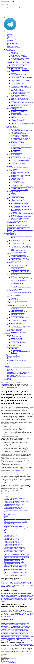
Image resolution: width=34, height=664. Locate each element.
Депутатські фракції (16, 89)
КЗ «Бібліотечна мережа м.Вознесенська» (17, 267)
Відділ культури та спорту (18, 119)
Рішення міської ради (16, 84)
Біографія (13, 52)
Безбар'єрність (15, 215)
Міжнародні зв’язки (16, 338)
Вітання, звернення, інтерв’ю (19, 56)
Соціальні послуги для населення (20, 277)
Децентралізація (8, 525)
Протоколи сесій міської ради (19, 86)
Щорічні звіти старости (17, 65)
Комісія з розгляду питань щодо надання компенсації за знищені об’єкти (18, 227)
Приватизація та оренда (17, 197)
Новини (6, 496)
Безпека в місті (11, 234)
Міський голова (11, 50)
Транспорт (7, 366)
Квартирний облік (16, 196)
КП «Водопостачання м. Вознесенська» (12, 610)
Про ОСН (13, 302)
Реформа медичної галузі (18, 250)
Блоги (5, 532)
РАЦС (5, 517)
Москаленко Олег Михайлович (19, 68)
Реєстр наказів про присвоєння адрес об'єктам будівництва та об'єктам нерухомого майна (21, 218)
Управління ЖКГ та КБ (17, 111)
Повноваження (15, 53)
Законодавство (15, 348)
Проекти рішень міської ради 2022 (13, 568)
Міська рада (10, 71)
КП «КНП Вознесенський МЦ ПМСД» (22, 187)
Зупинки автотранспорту (18, 313)
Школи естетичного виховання (19, 265)
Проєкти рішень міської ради (19, 83)
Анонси (6, 530)
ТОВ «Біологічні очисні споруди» (14, 614)
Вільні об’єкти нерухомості (18, 342)
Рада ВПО (10, 319)
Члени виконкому (16, 101)
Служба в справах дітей (17, 120)
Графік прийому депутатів (18, 93)
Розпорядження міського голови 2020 (14, 550)
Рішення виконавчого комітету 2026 (14, 508)
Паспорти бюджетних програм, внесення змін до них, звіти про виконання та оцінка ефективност (20, 135)
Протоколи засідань (16, 107)
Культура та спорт (12, 262)
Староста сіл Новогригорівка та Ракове (18, 62)
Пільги (12, 276)
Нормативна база (15, 156)
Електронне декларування (18, 163)
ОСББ (9, 296)
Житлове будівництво (10, 514)
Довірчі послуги (11, 363)
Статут (9, 37)
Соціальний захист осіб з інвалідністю (21, 287)
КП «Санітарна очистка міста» (17, 613)
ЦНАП (6, 354)
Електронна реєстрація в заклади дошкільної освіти (20, 260)
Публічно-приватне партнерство (20, 317)
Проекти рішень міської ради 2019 (13, 542)
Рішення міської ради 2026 (11, 499)
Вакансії (9, 166)
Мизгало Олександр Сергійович (20, 70)
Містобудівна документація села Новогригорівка (20, 207)
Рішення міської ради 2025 (11, 505)
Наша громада (8, 34)
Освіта (9, 253)
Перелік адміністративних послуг (16, 360)
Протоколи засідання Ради (18, 327)
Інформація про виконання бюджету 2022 (15, 522)
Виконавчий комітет (13, 96)
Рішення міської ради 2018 (11, 535)
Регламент (13, 73)
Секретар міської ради (17, 76)
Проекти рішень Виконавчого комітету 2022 (16, 572)
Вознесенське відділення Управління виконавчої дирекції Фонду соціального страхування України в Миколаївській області (17, 638)
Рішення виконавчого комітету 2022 (14, 573)
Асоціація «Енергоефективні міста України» (17, 598)
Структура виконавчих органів (19, 124)
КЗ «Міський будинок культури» (20, 270)
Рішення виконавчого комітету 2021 (14, 563)
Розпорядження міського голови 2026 (14, 498)
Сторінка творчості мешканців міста (21, 273)
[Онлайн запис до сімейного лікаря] (4, 17)
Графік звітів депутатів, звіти (19, 95)
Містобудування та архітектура (16, 199)
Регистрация (13, 662)
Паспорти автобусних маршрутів (16, 373)
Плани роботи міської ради (18, 74)
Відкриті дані (11, 170)
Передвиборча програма (17, 59)
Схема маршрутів (12, 369)
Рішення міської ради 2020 (11, 538)
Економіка (7, 333)
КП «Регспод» (5, 613)
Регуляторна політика (17, 345)
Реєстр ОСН (14, 304)
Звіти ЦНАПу (11, 364)
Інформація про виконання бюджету (14, 526)
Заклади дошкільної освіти (18, 255)
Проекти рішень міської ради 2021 (13, 545)
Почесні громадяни (12, 39)
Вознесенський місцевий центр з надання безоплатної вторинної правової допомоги (15, 635)
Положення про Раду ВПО (18, 320)
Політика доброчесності (14, 154)
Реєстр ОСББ (14, 299)
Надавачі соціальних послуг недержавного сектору (18, 282)
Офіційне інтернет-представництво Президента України (16, 594)
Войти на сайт (4, 659)
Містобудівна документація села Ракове (22, 209)
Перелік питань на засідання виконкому (22, 102)
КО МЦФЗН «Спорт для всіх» (19, 271)
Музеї (12, 264)
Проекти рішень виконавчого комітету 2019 (16, 554)
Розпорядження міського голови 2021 (14, 551)
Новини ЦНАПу (12, 357)
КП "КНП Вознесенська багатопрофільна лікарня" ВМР (19, 189)
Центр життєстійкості (17, 289)
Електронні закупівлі (13, 347)
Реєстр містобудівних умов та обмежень (22, 213)
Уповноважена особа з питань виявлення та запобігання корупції (20, 158)
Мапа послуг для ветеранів (14, 330)
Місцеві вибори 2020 (13, 222)
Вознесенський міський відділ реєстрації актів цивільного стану (14, 629)
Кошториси (14, 151)
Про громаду (11, 36)
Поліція (6, 516)
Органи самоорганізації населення (17, 301)
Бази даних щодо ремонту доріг (19, 314)
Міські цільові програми (17, 90)
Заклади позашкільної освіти (19, 258)
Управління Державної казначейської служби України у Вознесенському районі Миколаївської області (16, 626)
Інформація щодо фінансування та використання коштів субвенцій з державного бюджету (20, 139)
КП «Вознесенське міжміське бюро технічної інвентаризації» (17, 611)
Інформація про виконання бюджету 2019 (15, 565)
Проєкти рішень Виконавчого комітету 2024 (16, 510)
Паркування (10, 370)
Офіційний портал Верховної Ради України (13, 593)
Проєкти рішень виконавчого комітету (21, 104)
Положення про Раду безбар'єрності (21, 326)
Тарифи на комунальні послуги (19, 311)
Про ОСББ (14, 298)
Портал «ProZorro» (16, 350)
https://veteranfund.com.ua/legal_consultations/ (13, 479)
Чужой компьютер (8, 661)
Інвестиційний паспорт (13, 43)
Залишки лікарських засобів (18, 252)
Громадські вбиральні (17, 310)
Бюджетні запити (15, 150)
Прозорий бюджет (12, 127)
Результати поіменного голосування (21, 87)
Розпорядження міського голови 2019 (14, 548)
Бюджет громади (15, 129)
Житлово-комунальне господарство (17, 305)
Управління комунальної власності (20, 175)
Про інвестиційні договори (18, 339)
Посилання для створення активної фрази (12, 651)
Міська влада (7, 49)
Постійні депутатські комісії (18, 81)
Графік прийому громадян (18, 55)
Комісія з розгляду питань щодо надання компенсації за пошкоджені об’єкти (18, 224)
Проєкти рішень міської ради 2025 (13, 502)
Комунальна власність (13, 191)
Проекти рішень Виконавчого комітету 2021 (16, 557)
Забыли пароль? (5, 662)
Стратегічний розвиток (13, 47)
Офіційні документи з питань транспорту (19, 367)
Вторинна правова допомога (12, 533)
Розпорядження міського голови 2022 (14, 575)
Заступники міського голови (15, 67)
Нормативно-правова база (14, 359)
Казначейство (8, 513)
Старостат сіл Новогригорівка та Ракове (22, 123)
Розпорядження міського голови (20, 58)
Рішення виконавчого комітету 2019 (14, 560)
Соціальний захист (12, 274)
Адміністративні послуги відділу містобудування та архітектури (20, 201)
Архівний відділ (15, 121)
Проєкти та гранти (16, 336)
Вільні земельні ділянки (17, 341)
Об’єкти (13, 193)
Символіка (10, 40)
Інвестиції (10, 335)
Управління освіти (16, 113)
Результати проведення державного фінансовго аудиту (21, 147)
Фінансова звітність (16, 153)
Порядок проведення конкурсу (19, 167)
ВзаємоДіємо (7, 379)
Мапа (8, 44)
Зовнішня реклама (16, 212)
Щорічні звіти (14, 61)
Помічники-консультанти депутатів (21, 80)
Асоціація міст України (20, 598)
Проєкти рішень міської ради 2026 (13, 507)
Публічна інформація (10, 126)
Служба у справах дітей (17, 185)
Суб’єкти (13, 194)
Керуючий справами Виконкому (20, 99)
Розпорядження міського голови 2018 (14, 547)
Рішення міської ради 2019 (11, 536)
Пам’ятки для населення (17, 239)
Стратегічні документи (13, 46)
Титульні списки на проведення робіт (17, 221)
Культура (6, 511)
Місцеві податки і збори (17, 142)
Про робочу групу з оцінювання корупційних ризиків (20, 161)
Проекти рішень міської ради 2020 (13, 544)
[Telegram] (10, 30)
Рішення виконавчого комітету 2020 (14, 562)
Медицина (10, 241)
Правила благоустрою (17, 316)
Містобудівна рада (16, 210)
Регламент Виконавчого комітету (20, 98)
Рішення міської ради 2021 (11, 539)
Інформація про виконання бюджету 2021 (15, 569)
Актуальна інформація (13, 361)
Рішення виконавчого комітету (19, 105)
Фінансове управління (17, 117)
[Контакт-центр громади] (4, 31)
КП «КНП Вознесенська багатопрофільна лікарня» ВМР (19, 244)
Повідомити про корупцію (18, 164)
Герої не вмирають (16, 295)
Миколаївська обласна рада (12, 596)
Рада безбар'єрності (12, 324)
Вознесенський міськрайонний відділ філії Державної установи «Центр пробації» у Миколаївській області (16, 632)
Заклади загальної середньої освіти (20, 256)
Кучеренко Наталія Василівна (19, 64)
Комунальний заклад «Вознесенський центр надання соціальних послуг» (21, 279)
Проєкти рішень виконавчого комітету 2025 (16, 501)
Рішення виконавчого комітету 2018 (14, 559)
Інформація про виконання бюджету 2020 (15, 566)
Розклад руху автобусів (13, 375)
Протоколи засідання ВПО (18, 321)
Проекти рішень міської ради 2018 (13, 541)
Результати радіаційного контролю (20, 240)
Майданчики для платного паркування (18, 372)
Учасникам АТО (12, 290)
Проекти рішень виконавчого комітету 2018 (16, 553)
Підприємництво (12, 344)
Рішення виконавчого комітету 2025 (14, 504)
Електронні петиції (9, 523)
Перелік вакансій (15, 169)
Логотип (9, 41)
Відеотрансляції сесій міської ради (20, 92)
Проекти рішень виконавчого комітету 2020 (16, 556)
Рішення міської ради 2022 (11, 570)
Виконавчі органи (12, 108)
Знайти (18, 382)
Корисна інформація (9, 233)
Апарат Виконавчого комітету (19, 110)
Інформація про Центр (13, 356)
